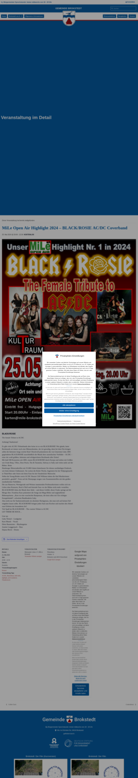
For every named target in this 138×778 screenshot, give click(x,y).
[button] (69, 410)
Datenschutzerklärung (83, 384)
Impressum (77, 421)
